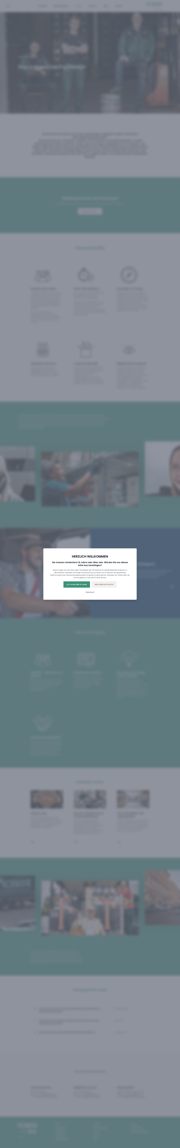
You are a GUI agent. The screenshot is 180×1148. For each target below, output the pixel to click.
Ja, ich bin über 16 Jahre (77, 584)
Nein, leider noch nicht (104, 584)
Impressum (90, 592)
